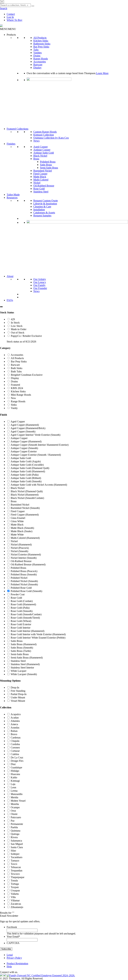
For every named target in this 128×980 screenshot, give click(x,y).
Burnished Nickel (42, 170)
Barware (37, 64)
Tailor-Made (13, 194)
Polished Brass (48, 161)
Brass (36, 158)
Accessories (39, 61)
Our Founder (40, 288)
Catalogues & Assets (44, 212)
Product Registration (17, 963)
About (10, 276)
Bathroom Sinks (41, 43)
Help (9, 966)
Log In (10, 17)
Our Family (39, 285)
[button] (8, 29)
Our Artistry (39, 279)
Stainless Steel (40, 191)
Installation (39, 209)
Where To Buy (14, 20)
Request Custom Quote (45, 200)
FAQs (10, 300)
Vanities (37, 52)
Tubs (35, 49)
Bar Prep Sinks (41, 46)
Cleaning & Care (42, 206)
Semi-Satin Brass (49, 167)
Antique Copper (41, 149)
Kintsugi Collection (43, 134)
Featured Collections (17, 128)
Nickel (36, 182)
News (36, 140)
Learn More (102, 73)
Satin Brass (46, 164)
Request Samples (42, 215)
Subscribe (6, 949)
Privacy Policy (14, 957)
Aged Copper (40, 146)
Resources (12, 197)
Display (37, 67)
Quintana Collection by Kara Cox (51, 137)
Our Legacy (39, 282)
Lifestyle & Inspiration (45, 203)
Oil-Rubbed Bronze (43, 185)
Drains (36, 55)
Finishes (11, 143)
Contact (11, 14)
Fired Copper (40, 173)
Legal (10, 954)
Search (3, 8)
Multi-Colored (40, 179)
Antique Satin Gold (43, 152)
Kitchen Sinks (40, 40)
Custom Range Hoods (45, 131)
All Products (39, 37)
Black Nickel (40, 155)
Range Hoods (40, 58)
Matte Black (39, 176)
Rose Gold (39, 188)
